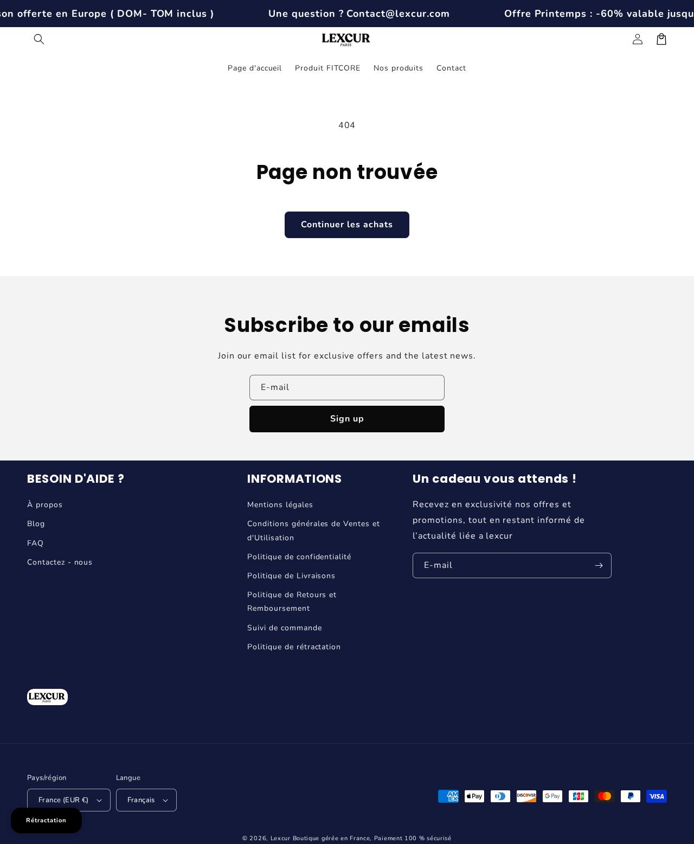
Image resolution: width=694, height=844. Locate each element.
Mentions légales (280, 505)
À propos (45, 505)
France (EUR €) (63, 800)
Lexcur (281, 838)
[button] (39, 39)
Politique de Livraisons (291, 576)
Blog (36, 524)
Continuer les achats (347, 225)
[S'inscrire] (599, 565)
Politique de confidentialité (299, 557)
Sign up (347, 419)
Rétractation (46, 820)
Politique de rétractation (294, 647)
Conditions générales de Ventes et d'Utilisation (313, 530)
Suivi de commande (284, 628)
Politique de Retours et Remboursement (292, 601)
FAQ (35, 543)
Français (141, 800)
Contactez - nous (60, 562)
